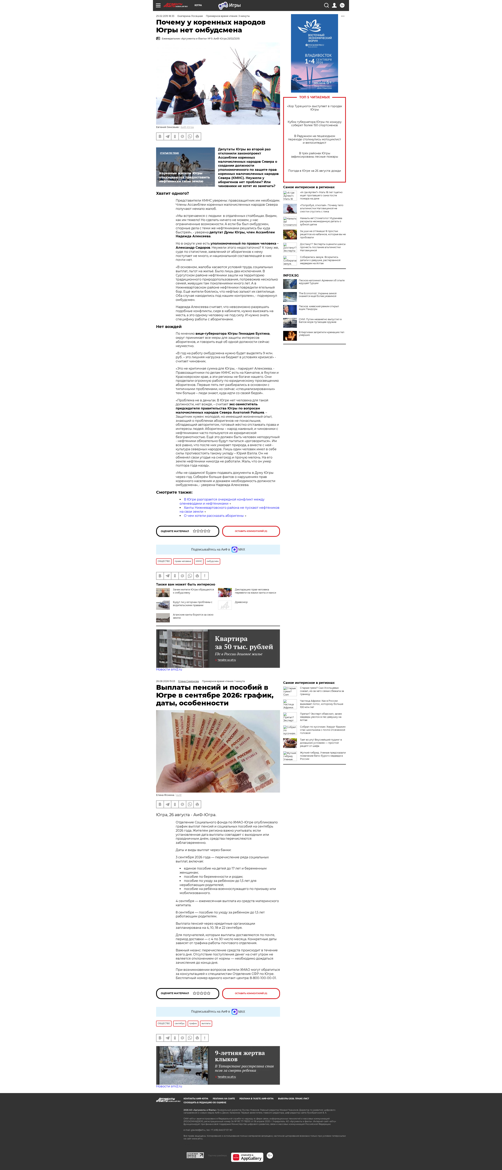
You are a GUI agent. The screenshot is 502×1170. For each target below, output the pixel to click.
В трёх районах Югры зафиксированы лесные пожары (314, 155)
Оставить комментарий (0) (251, 531)
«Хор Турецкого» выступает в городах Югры (314, 108)
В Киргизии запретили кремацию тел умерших (321, 333)
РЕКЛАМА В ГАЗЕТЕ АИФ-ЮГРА (256, 1098)
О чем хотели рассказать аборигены (214, 516)
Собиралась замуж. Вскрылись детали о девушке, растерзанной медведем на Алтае (320, 260)
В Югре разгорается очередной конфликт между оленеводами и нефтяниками (222, 501)
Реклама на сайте (224, 1098)
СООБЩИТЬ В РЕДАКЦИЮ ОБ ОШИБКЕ (205, 1102)
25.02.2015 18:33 (165, 16)
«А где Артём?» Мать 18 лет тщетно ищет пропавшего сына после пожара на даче (321, 195)
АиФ (179, 795)
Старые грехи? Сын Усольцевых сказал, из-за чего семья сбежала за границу (322, 691)
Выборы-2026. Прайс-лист (293, 1098)
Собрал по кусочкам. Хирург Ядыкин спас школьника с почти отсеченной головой (323, 729)
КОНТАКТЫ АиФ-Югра (196, 1098)
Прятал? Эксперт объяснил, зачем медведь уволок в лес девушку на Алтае (321, 717)
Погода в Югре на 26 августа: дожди (314, 171)
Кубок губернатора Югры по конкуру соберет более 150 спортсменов (315, 123)
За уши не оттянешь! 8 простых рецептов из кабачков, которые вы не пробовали (323, 234)
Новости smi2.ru (169, 669)
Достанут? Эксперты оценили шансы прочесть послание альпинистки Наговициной (323, 247)
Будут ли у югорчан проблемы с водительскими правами (192, 604)
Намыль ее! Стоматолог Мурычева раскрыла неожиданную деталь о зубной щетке (321, 221)
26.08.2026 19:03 (165, 681)
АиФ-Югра (187, 127)
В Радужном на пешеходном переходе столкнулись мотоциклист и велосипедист (314, 139)
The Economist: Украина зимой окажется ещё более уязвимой (317, 295)
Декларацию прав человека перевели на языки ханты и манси (255, 591)
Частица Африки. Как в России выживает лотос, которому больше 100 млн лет (321, 704)
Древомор (241, 602)
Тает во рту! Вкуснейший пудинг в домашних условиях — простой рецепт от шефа (321, 742)
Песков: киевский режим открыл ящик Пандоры (319, 308)
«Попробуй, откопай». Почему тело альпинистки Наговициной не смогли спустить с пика (321, 208)
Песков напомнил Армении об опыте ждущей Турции (322, 282)
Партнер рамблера (217, 1155)
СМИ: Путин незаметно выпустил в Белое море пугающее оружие (320, 320)
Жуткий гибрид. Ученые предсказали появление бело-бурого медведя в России (323, 755)
